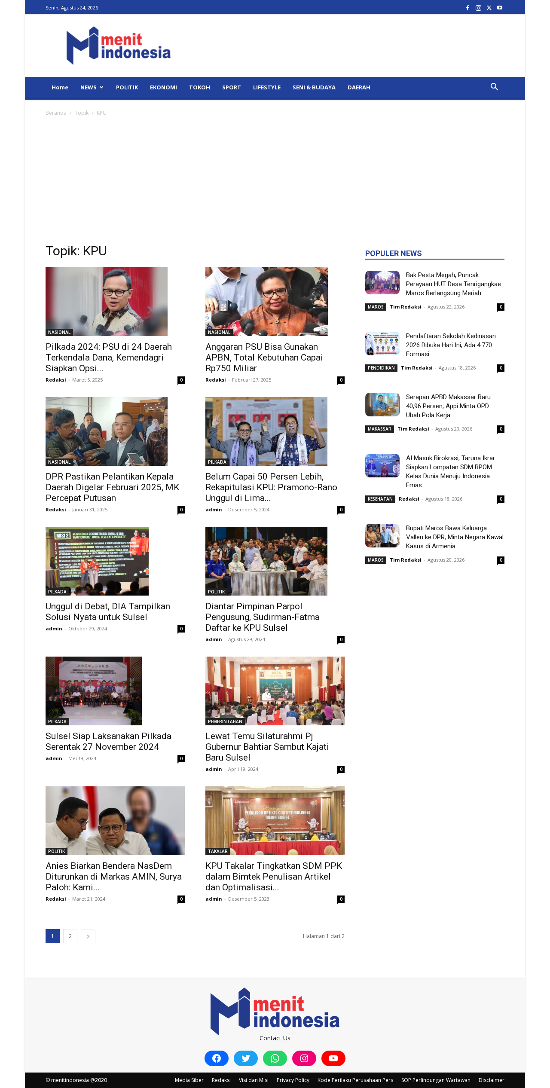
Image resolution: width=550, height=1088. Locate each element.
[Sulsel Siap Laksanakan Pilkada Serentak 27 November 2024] (115, 691)
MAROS (376, 307)
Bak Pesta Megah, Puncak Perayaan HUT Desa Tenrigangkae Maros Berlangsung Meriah (453, 284)
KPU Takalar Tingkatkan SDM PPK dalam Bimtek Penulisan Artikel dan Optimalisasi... (273, 876)
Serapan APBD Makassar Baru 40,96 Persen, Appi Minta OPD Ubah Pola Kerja (448, 406)
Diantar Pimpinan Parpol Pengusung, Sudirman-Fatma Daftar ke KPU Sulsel (262, 617)
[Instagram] (478, 7)
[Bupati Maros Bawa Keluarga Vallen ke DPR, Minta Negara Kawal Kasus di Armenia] (382, 535)
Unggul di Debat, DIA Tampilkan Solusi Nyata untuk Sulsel (108, 611)
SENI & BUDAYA (314, 87)
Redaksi (56, 379)
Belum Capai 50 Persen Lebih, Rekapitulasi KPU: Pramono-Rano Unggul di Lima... (271, 487)
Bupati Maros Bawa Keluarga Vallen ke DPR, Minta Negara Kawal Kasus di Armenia (455, 537)
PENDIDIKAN (381, 368)
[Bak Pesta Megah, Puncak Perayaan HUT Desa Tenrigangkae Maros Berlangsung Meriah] (382, 282)
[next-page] (88, 936)
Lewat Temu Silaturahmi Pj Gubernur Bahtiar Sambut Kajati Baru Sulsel (267, 747)
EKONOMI (163, 87)
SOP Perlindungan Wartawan (436, 1080)
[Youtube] (499, 7)
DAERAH (359, 87)
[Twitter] (489, 7)
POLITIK (127, 87)
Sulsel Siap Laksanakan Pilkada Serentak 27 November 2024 (108, 741)
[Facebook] (467, 7)
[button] (494, 88)
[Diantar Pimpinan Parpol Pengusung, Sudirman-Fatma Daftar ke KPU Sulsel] (275, 561)
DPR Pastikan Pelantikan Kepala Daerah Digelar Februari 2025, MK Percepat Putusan (112, 487)
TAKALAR (218, 851)
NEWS (88, 87)
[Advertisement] (275, 182)
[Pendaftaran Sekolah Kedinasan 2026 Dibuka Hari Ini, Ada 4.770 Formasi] (382, 343)
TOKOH (199, 87)
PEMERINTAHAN (225, 721)
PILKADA (217, 462)
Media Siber (189, 1080)
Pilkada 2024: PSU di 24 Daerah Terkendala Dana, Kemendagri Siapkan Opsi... (109, 357)
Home (60, 87)
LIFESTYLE (267, 87)
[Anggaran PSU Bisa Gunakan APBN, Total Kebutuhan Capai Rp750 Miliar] (275, 301)
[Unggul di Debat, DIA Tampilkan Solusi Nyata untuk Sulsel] (115, 561)
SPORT (231, 87)
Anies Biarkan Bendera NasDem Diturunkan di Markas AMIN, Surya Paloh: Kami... (114, 876)
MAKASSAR (379, 429)
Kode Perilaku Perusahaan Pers (355, 1080)
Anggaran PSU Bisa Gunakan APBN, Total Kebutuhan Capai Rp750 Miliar (264, 357)
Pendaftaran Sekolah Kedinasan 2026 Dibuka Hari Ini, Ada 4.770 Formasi (451, 345)
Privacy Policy (293, 1080)
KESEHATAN (380, 499)
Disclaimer (491, 1080)
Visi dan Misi (254, 1080)
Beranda (56, 112)
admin (213, 509)
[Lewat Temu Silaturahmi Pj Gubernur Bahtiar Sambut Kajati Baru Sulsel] (275, 691)
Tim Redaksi (406, 306)
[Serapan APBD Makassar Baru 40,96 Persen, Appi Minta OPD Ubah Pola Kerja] (382, 404)
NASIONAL (59, 332)
